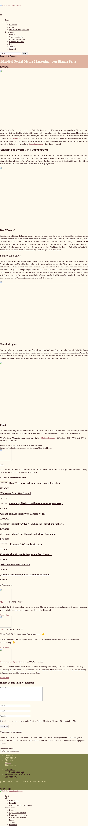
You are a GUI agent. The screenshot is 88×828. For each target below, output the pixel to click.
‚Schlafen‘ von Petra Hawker (15, 564)
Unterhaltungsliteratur (17, 39)
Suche (25, 53)
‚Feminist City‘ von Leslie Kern (21, 544)
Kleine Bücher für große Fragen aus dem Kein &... (26, 554)
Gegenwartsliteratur (16, 37)
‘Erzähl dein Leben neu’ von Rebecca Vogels (22, 513)
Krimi (11, 44)
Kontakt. (12, 27)
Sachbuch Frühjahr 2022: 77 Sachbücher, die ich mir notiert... (32, 523)
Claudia (3, 629)
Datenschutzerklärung (17, 774)
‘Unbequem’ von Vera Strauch (15, 493)
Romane (12, 34)
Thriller (12, 47)
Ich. (6, 22)
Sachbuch (12, 49)
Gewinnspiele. (17, 772)
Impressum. (11, 777)
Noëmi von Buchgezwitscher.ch (13, 662)
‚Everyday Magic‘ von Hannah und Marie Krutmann (28, 534)
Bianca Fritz (17, 138)
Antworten (4, 615)
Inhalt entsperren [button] (7, 748)
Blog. (7, 20)
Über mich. (13, 25)
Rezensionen (9, 32)
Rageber (3, 445)
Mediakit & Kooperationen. (19, 30)
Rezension (9, 445)
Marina (3, 602)
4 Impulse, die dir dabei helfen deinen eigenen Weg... (32, 503)
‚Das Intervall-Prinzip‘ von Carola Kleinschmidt (25, 574)
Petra (2, 465)
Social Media (37, 445)
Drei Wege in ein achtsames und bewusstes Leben (30, 483)
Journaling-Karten (36, 144)
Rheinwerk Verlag (48, 438)
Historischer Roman (16, 42)
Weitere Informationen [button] (9, 751)
